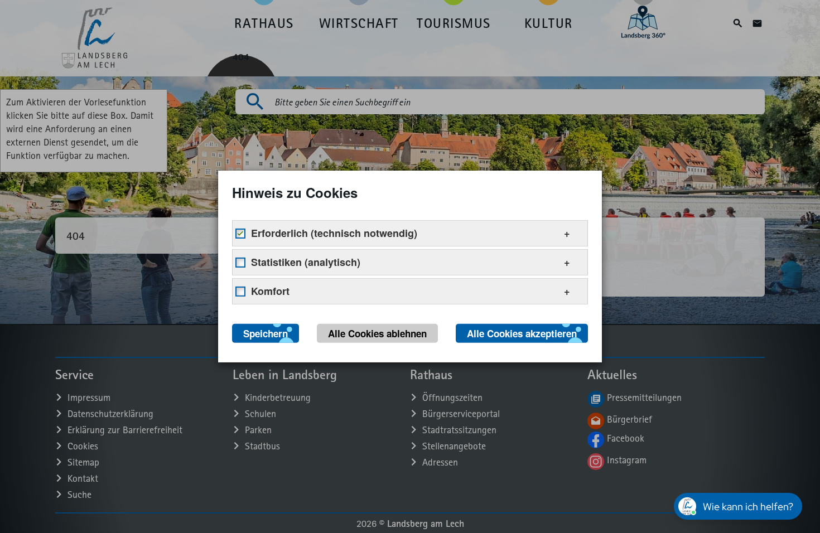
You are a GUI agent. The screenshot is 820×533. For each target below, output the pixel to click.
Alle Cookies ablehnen (377, 333)
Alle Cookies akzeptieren (522, 333)
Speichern (265, 333)
